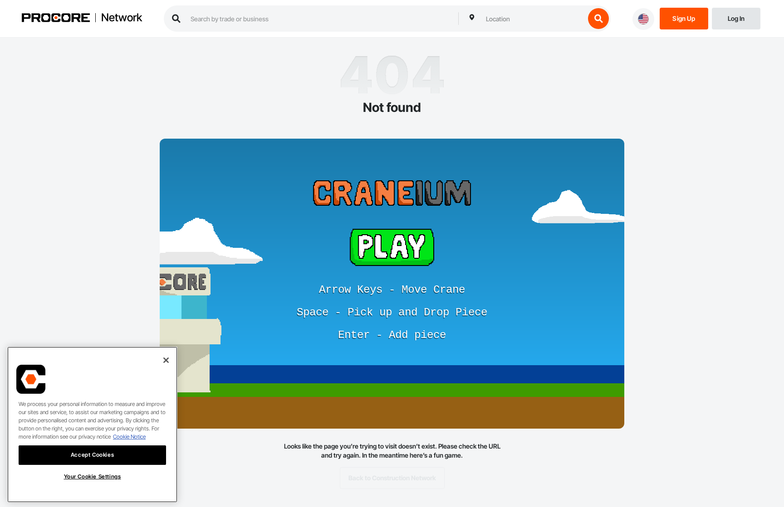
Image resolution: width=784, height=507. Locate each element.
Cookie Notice (129, 436)
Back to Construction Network (392, 478)
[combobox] (533, 18)
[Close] (166, 360)
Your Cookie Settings (92, 476)
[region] (92, 424)
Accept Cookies (92, 454)
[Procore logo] (56, 18)
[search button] (598, 18)
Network (121, 17)
